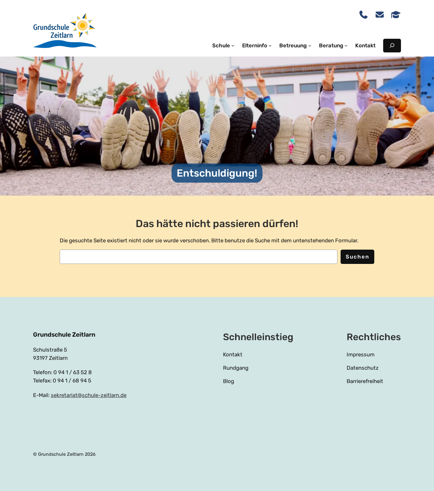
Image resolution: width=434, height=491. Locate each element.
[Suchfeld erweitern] (392, 45)
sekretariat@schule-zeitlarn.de (88, 395)
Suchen (357, 256)
